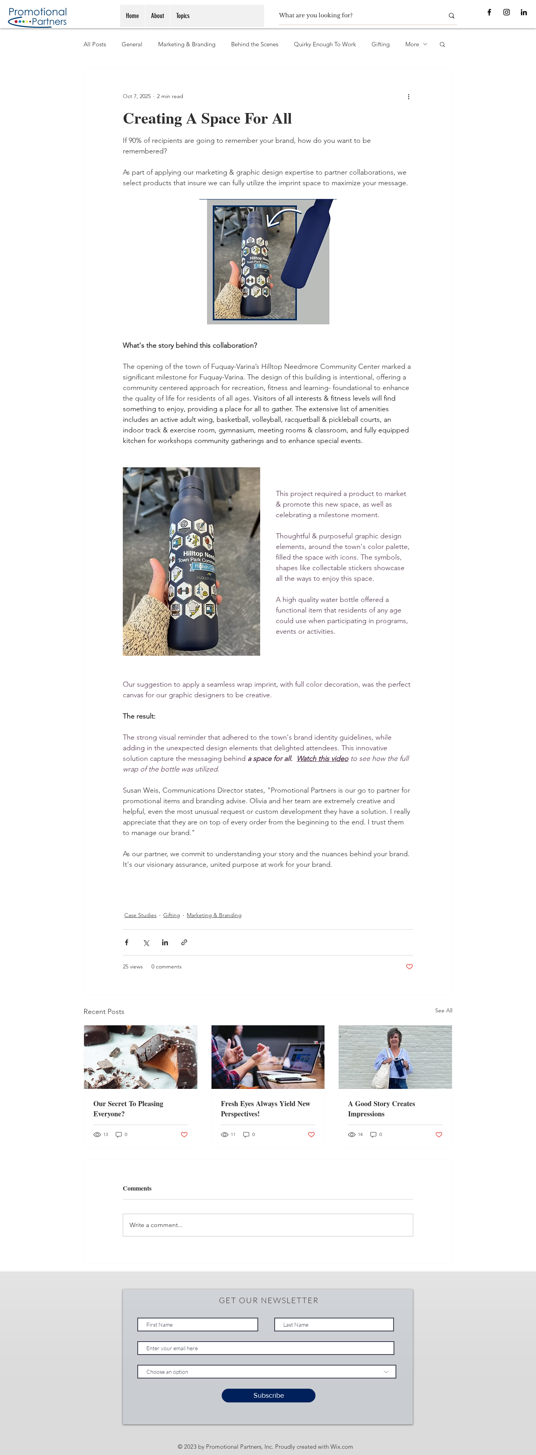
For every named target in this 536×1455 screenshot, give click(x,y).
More (412, 44)
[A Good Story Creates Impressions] (395, 1057)
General (132, 44)
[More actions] (408, 96)
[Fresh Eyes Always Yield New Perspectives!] (268, 1057)
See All (443, 1010)
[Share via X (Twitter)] (145, 942)
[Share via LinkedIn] (165, 942)
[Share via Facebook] (126, 942)
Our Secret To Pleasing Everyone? (128, 1108)
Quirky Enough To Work (325, 44)
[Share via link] (184, 942)
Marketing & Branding (186, 44)
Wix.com (341, 1446)
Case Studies (140, 915)
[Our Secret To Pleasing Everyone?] (140, 1057)
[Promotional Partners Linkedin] (524, 12)
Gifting (381, 44)
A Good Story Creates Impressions (381, 1108)
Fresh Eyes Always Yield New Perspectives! (265, 1108)
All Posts (95, 44)
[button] (442, 44)
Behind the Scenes (254, 44)
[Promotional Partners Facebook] (489, 12)
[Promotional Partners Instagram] (506, 12)
